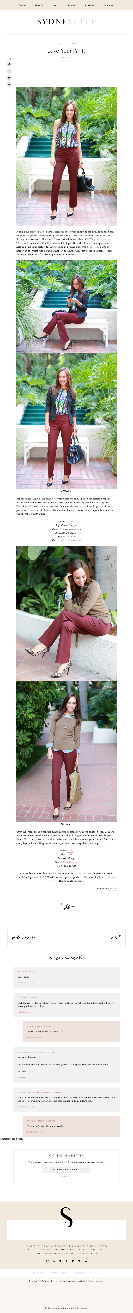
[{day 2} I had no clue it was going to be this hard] (114, 1230)
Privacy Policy (58, 1273)
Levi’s (69, 854)
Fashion (22, 5)
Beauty (39, 5)
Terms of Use (37, 1273)
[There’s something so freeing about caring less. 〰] (57, 1230)
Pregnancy (109, 5)
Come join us (95, 1281)
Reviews (89, 5)
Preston (112, 888)
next (115, 938)
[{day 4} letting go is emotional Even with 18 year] (38, 1230)
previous (24, 938)
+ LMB (100, 1273)
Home (55, 5)
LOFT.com (81, 873)
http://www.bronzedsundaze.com (90, 1064)
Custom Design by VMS (85, 1273)
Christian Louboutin (70, 540)
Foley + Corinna (69, 862)
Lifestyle (71, 5)
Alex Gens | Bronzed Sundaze (33, 1052)
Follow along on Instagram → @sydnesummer (66, 1308)
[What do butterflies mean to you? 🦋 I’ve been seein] (18, 1230)
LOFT (70, 521)
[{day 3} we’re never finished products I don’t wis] (76, 1230)
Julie (91, 247)
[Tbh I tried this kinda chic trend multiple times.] (95, 1230)
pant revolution (102, 239)
